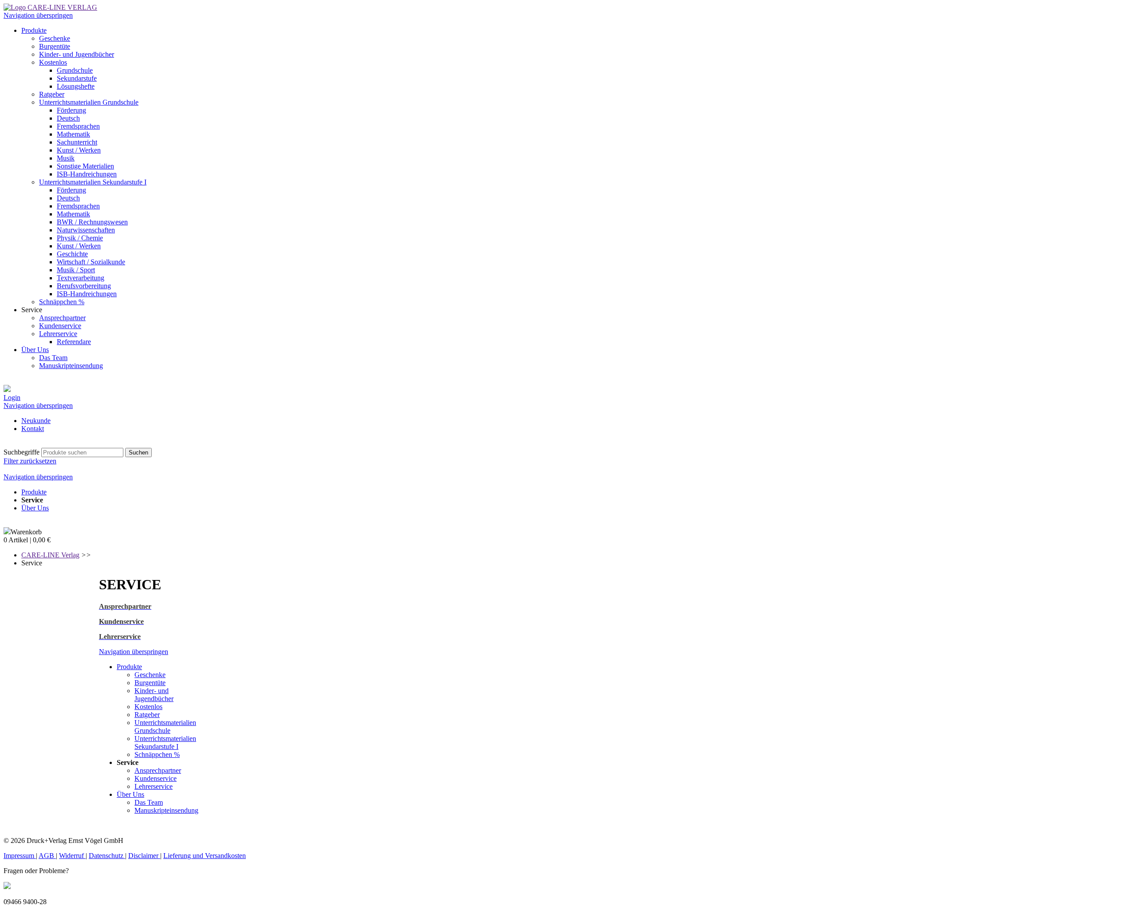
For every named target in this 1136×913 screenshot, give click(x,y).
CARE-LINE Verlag (50, 555)
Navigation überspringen (38, 15)
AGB (47, 855)
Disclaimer (144, 855)
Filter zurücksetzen (30, 461)
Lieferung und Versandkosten (204, 855)
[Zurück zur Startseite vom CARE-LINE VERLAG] (50, 7)
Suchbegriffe (21, 452)
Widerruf (72, 855)
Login (12, 397)
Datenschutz (107, 855)
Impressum (20, 855)
